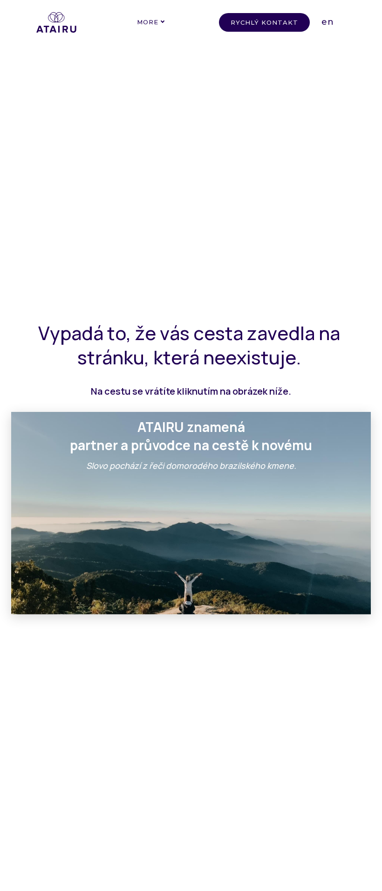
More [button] (147, 22)
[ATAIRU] (56, 22)
